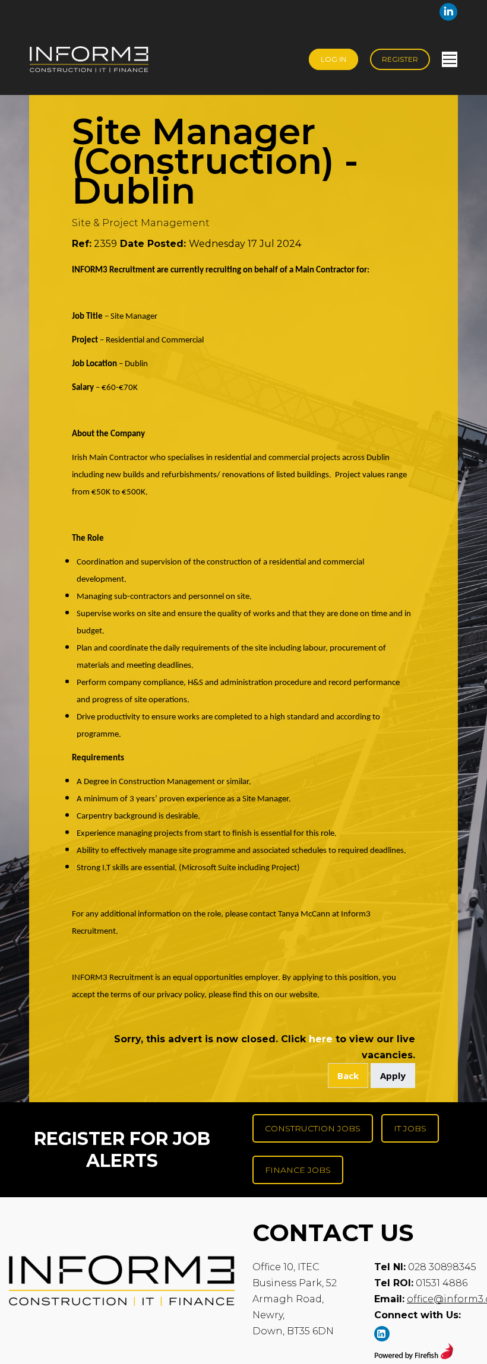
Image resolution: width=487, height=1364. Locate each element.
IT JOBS (410, 1128)
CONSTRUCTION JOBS (312, 1128)
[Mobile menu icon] (449, 59)
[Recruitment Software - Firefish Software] (413, 1356)
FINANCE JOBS (298, 1170)
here (321, 1039)
